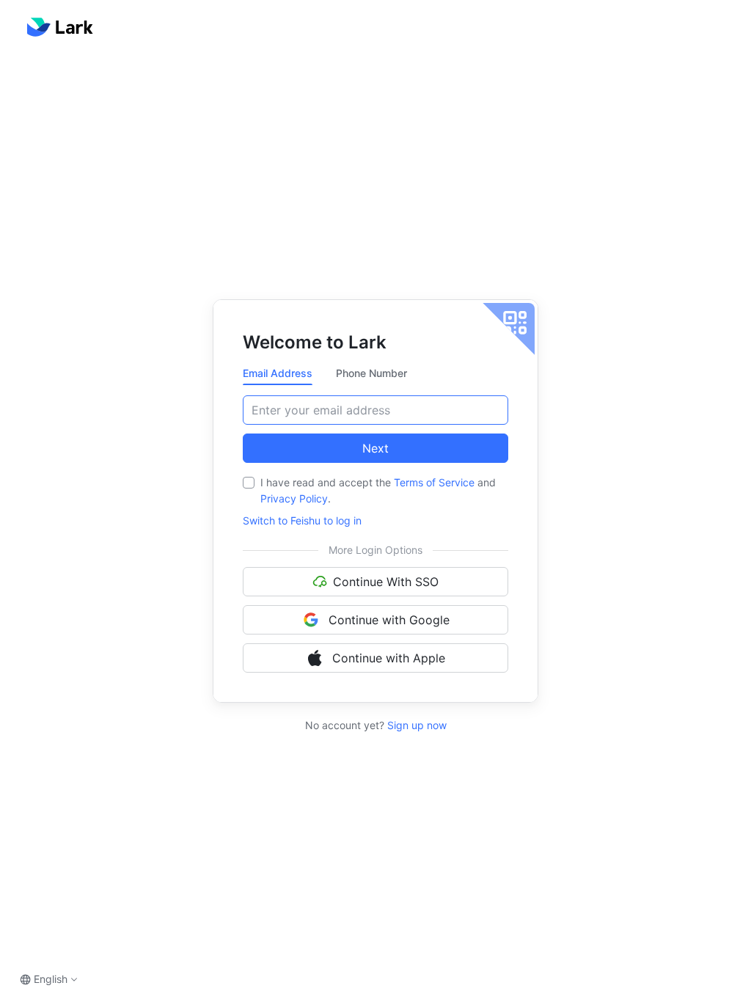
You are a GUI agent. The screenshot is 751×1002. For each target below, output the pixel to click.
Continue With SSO (386, 581)
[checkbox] (248, 483)
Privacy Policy (294, 498)
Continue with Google (389, 619)
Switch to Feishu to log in (302, 520)
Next (375, 448)
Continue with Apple (388, 658)
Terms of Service (434, 482)
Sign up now (415, 725)
